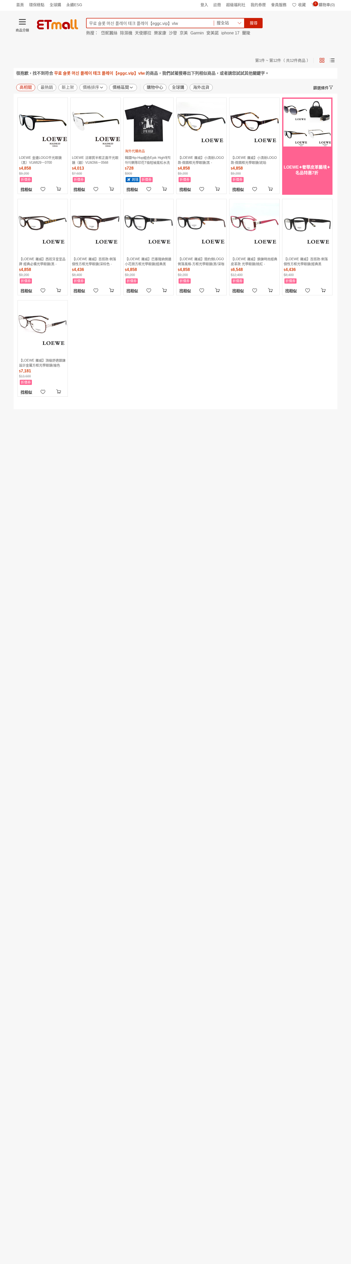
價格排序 (91, 87)
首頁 (20, 5)
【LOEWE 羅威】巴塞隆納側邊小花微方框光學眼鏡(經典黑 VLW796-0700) (148, 261)
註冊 (217, 5)
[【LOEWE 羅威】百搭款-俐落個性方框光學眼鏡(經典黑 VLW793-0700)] (307, 224)
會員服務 (279, 5)
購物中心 (155, 87)
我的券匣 (258, 5)
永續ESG (74, 5)
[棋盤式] (322, 60)
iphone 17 (230, 33)
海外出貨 (201, 87)
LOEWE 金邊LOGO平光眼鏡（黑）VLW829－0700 (40, 160)
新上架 (68, 87)
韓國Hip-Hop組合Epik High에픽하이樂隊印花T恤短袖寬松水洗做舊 (148, 160)
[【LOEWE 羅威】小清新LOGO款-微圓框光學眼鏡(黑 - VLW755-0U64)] (201, 123)
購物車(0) (325, 5)
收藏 (302, 5)
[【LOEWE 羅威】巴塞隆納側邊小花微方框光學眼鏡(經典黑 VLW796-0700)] (148, 224)
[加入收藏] (43, 188)
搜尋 (253, 23)
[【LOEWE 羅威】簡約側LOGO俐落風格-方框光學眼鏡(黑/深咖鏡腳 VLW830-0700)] (201, 224)
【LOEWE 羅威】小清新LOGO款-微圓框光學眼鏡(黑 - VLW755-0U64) (201, 160)
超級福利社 (235, 5)
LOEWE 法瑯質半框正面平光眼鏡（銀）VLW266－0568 (95, 160)
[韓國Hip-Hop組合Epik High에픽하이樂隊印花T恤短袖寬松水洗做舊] (148, 123)
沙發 (173, 33)
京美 (184, 33)
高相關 (26, 87)
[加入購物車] (59, 188)
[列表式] (332, 60)
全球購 (55, 5)
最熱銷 (47, 87)
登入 (204, 5)
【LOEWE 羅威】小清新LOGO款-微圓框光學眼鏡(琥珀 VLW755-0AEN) (254, 160)
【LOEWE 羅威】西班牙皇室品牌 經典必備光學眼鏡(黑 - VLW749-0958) (42, 261)
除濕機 (126, 33)
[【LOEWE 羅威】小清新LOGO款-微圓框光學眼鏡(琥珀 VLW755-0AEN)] (254, 123)
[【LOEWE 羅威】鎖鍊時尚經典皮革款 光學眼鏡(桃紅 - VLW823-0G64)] (254, 224)
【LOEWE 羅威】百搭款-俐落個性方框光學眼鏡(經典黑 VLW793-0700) (306, 261)
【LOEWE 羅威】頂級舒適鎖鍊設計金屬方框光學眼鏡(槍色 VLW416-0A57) (42, 362)
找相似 (26, 189)
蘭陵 (246, 33)
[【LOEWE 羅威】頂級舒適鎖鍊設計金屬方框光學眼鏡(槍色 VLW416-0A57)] (43, 325)
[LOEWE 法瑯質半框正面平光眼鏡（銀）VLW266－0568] (96, 123)
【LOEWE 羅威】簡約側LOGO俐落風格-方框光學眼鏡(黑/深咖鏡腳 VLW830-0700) (201, 261)
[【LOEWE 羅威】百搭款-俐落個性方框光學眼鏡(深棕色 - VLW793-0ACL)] (96, 224)
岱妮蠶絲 (109, 33)
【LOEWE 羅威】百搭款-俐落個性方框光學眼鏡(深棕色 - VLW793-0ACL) (94, 261)
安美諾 (212, 33)
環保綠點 (36, 5)
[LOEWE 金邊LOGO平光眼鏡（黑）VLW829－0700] (43, 123)
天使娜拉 (143, 33)
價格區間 (121, 87)
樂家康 (160, 33)
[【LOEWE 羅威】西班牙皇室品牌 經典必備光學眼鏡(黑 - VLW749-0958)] (43, 224)
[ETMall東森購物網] (57, 24)
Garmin (197, 33)
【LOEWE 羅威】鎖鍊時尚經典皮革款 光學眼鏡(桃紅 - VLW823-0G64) (254, 261)
